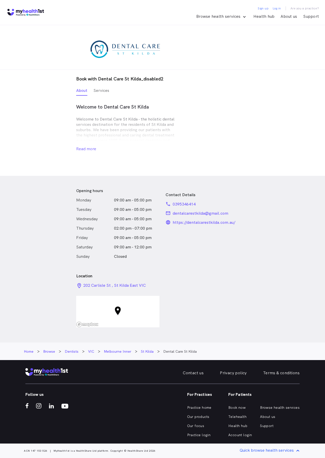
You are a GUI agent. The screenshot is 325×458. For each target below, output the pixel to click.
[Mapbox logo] (87, 324)
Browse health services (280, 407)
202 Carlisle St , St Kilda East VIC (114, 285)
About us (289, 16)
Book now (237, 407)
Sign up (263, 8)
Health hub (264, 16)
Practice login (199, 435)
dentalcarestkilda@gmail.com (200, 213)
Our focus (195, 425)
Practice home (199, 407)
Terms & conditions (281, 373)
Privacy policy (233, 373)
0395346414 (184, 204)
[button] (118, 311)
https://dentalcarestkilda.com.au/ (204, 222)
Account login (240, 435)
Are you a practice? (304, 8)
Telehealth (237, 416)
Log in (277, 8)
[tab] (81, 92)
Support (311, 16)
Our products (198, 416)
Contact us (193, 373)
